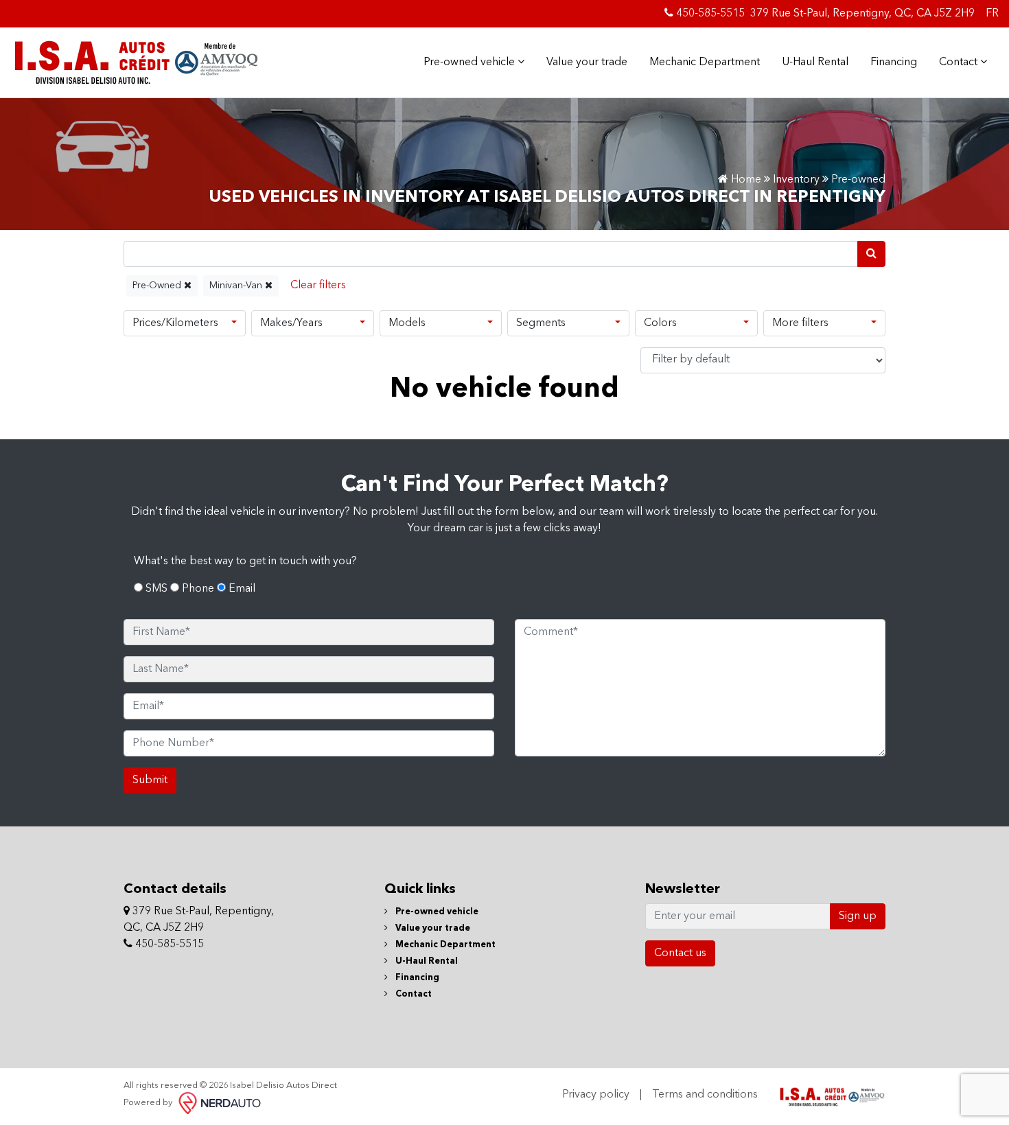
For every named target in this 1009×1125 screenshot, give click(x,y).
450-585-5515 (709, 13)
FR (992, 13)
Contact (959, 62)
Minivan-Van (237, 285)
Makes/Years (291, 323)
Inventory (796, 179)
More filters (800, 323)
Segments (541, 323)
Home (744, 179)
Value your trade (586, 62)
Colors (660, 323)
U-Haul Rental (815, 62)
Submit (149, 780)
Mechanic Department (704, 62)
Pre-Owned (158, 285)
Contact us (680, 953)
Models (407, 323)
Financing (893, 62)
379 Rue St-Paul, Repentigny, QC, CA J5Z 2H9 (862, 13)
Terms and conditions (705, 1094)
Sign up (858, 916)
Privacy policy (595, 1094)
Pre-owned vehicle (471, 62)
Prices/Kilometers (175, 323)
